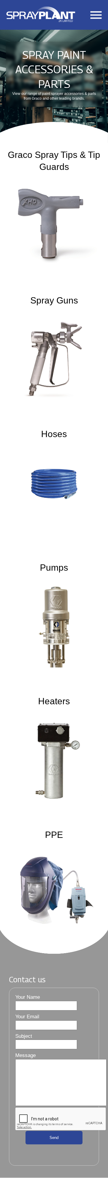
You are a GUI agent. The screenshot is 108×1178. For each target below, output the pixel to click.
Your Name (27, 997)
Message (25, 1055)
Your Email (27, 1016)
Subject (23, 1036)
